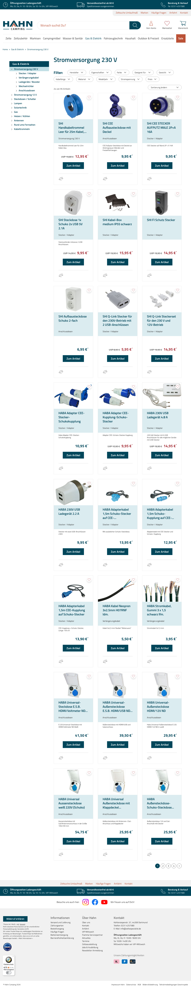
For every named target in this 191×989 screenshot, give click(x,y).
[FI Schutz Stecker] (162, 203)
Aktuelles (86, 938)
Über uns (86, 922)
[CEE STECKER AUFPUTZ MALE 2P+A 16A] (162, 106)
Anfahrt (173, 12)
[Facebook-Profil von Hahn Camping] (95, 902)
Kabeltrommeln (22, 129)
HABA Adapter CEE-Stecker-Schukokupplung (71, 417)
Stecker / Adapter (27, 73)
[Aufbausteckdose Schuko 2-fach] (73, 299)
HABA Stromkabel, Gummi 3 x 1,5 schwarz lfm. (159, 610)
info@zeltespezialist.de (130, 928)
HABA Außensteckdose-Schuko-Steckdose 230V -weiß (159, 803)
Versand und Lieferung (60, 922)
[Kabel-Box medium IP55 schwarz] (117, 203)
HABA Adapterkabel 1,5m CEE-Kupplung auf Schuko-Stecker (71, 610)
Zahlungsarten (57, 925)
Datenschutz (131, 984)
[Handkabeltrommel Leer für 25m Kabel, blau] (73, 106)
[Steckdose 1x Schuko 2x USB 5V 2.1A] (73, 203)
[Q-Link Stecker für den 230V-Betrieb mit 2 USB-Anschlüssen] (117, 299)
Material (82, 79)
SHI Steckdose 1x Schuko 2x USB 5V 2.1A (70, 224)
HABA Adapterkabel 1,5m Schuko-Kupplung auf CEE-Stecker (160, 513)
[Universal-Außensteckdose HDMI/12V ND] (162, 685)
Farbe (119, 72)
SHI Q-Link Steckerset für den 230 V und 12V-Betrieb (161, 320)
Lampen (18, 103)
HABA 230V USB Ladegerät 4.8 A (158, 415)
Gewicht (162, 72)
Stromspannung (128, 79)
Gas (16, 112)
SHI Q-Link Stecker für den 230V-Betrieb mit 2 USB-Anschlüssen (117, 320)
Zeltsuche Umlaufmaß (127, 12)
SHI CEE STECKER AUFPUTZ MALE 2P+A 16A (161, 127)
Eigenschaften (97, 72)
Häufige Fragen (158, 12)
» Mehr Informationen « (25, 938)
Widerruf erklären (15, 919)
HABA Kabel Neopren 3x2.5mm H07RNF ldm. (116, 610)
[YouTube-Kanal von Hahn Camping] (104, 902)
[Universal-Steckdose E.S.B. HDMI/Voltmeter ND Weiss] (73, 685)
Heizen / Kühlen (22, 116)
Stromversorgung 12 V (25, 94)
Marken (144, 12)
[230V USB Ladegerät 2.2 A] (73, 492)
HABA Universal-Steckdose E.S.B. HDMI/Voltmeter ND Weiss (71, 706)
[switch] (8, 972)
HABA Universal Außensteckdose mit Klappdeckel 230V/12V (116, 803)
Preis (150, 79)
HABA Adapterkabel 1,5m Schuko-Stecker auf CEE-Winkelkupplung (117, 513)
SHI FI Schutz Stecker (161, 220)
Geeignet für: (140, 72)
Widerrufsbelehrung (150, 984)
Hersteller (74, 72)
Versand (22, 924)
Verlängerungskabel (29, 77)
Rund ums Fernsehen (24, 124)
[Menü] (13, 956)
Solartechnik (20, 107)
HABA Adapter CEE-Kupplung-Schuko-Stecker (116, 417)
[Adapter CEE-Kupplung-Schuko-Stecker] (117, 396)
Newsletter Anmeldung (92, 950)
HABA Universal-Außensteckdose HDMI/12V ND (158, 706)
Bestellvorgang (57, 928)
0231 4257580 (178, 6)
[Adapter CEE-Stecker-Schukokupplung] (73, 396)
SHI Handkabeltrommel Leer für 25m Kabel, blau (71, 127)
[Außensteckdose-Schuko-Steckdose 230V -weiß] (162, 782)
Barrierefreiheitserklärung (62, 938)
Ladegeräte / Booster (29, 82)
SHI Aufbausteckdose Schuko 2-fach (72, 318)
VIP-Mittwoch (139, 944)
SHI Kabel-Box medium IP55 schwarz (117, 222)
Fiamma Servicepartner (92, 934)
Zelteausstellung (89, 944)
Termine (85, 941)
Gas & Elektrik (20, 64)
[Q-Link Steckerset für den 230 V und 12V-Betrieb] (162, 299)
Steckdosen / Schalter (25, 99)
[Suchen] (135, 25)
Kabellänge (60, 79)
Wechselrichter (26, 86)
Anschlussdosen (27, 90)
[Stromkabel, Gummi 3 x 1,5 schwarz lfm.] (162, 589)
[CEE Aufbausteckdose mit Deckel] (117, 106)
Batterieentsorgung (59, 934)
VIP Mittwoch (88, 931)
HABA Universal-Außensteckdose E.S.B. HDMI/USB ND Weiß (116, 706)
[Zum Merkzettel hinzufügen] (89, 97)
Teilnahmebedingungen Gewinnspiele (173, 984)
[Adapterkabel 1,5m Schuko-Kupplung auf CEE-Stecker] (162, 492)
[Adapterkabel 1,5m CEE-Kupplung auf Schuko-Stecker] (73, 589)
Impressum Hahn (118, 984)
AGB (139, 984)
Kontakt (184, 12)
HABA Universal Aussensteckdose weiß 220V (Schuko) (71, 803)
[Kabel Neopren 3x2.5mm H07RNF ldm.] (117, 589)
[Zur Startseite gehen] (17, 25)
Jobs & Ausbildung (90, 947)
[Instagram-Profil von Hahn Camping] (86, 902)
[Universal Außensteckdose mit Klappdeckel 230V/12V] (117, 782)
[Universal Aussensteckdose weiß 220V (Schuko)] (73, 782)
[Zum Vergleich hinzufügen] (60, 179)
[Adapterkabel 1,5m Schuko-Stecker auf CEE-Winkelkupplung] (117, 492)
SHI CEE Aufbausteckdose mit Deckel (117, 127)
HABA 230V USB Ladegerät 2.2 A (69, 511)
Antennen (19, 120)
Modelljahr (103, 79)
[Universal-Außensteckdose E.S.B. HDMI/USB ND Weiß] (117, 685)
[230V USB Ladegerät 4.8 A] (162, 396)
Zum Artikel (73, 165)
